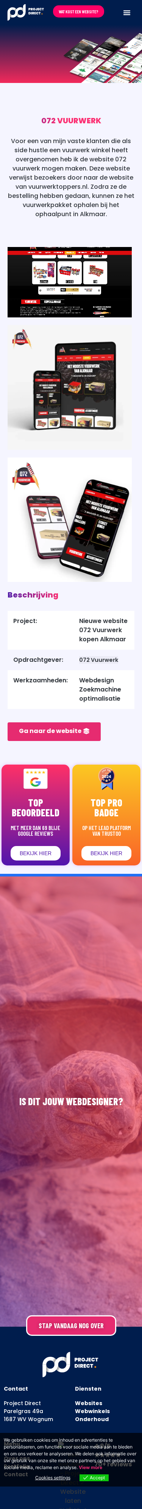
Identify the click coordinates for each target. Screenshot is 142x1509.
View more (90, 1467)
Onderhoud (92, 1419)
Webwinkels (92, 1411)
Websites (88, 1403)
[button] (127, 12)
